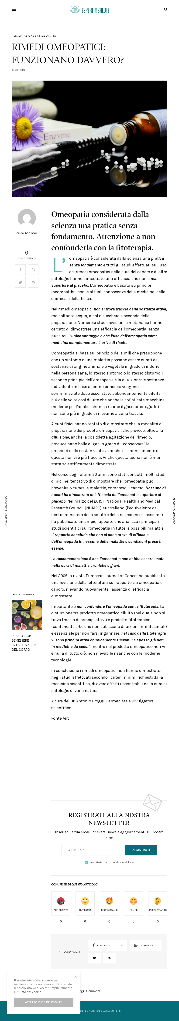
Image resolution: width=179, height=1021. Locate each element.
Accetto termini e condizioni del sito (112, 862)
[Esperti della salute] (89, 9)
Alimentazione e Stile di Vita (34, 35)
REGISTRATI (141, 850)
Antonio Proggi (27, 233)
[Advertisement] (109, 757)
